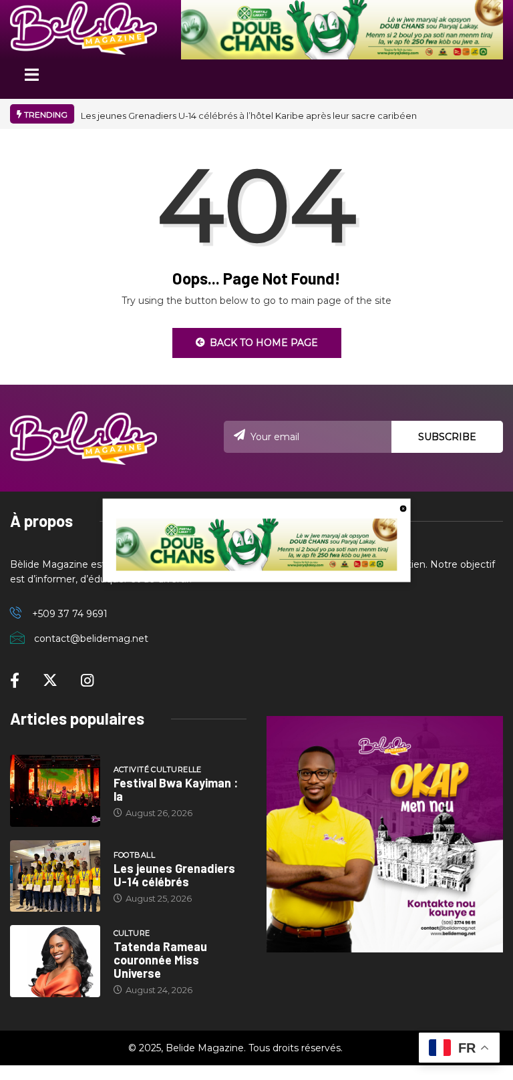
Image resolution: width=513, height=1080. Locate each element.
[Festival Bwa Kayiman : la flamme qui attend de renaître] (55, 791)
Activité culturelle (158, 769)
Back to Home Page (264, 343)
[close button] (402, 507)
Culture (132, 933)
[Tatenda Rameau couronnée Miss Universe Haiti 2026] (55, 961)
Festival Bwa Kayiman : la (176, 789)
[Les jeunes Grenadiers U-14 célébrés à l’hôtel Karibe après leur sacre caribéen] (55, 876)
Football (135, 855)
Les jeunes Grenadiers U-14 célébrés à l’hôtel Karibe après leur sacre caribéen (249, 115)
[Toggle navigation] (31, 79)
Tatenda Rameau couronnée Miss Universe (160, 959)
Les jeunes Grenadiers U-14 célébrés (174, 875)
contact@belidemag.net (91, 639)
